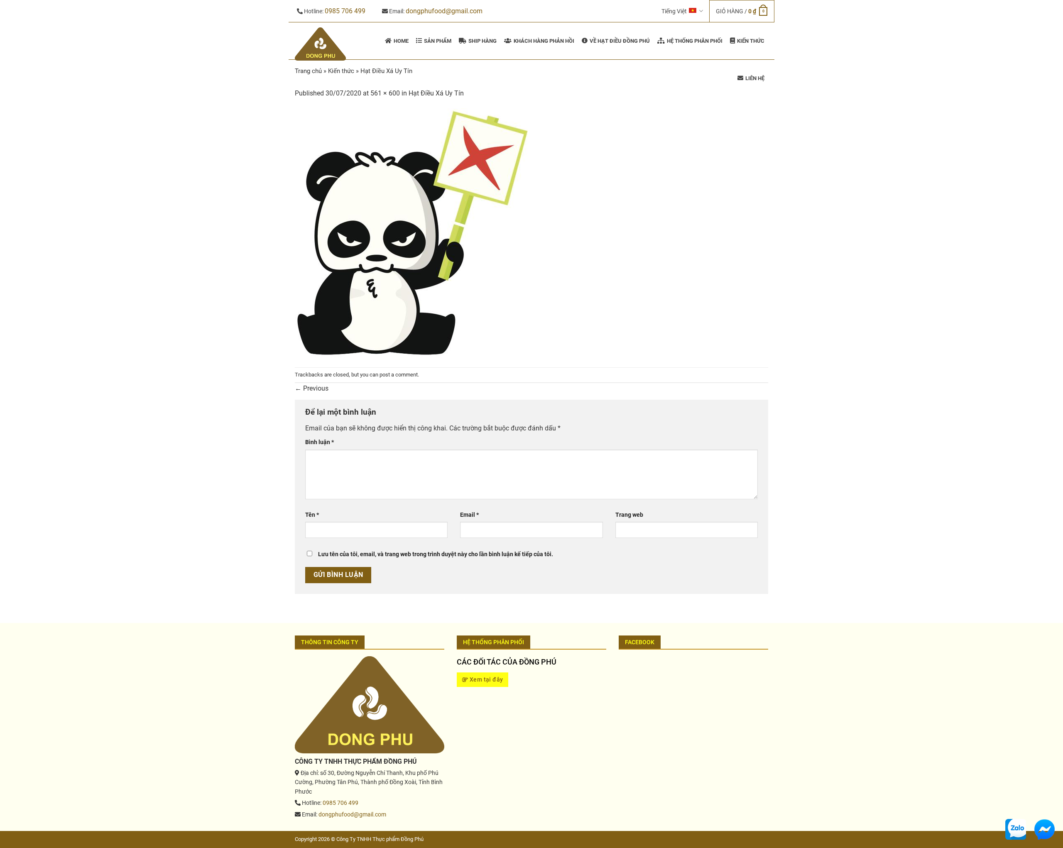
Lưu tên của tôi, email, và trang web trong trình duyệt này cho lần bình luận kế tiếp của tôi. (435, 554)
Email (469, 514)
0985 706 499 (345, 11)
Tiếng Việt (674, 11)
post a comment (399, 374)
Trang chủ (308, 71)
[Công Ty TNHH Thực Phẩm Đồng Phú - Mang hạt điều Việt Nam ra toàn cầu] (321, 44)
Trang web (629, 514)
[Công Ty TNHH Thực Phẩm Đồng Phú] (369, 705)
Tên (312, 514)
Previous (311, 388)
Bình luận (319, 442)
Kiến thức (341, 71)
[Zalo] (1015, 829)
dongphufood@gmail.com (444, 11)
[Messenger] (1044, 829)
